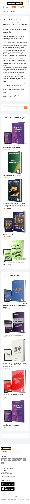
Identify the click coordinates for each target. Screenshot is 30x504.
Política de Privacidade (5, 470)
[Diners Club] (17, 459)
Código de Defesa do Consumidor (8, 476)
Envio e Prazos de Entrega (6, 473)
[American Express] (2, 459)
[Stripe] (24, 459)
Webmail (3, 499)
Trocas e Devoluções (5, 472)
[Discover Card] (20, 459)
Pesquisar (14, 7)
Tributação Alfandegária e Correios (8, 475)
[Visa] (9, 459)
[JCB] (2, 463)
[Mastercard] (5, 459)
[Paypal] (13, 459)
